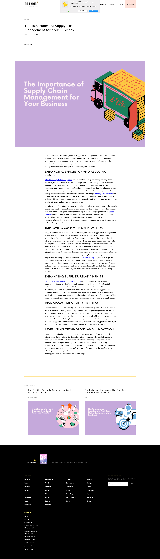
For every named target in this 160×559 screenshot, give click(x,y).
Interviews (27, 504)
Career (68, 501)
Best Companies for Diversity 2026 (31, 527)
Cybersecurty (49, 479)
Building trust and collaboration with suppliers (63, 281)
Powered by (65, 11)
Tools (26, 501)
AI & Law (48, 486)
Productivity (32, 397)
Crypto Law (90, 494)
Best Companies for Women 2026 (31, 532)
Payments (69, 486)
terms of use (28, 549)
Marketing (69, 494)
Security (89, 479)
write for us (28, 522)
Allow (93, 11)
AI (25, 494)
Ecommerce (70, 483)
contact (27, 519)
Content (69, 479)
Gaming (68, 490)
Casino (26, 490)
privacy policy (28, 546)
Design (89, 483)
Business (48, 501)
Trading (47, 483)
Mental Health (71, 497)
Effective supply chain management (58, 180)
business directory (30, 539)
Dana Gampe (28, 44)
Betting (47, 490)
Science (27, 486)
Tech (86, 397)
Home (89, 486)
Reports (48, 504)
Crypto (89, 501)
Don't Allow (83, 11)
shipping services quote (103, 194)
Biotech (47, 497)
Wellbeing (27, 497)
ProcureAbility (88, 258)
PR (46, 494)
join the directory (30, 543)
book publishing (29, 536)
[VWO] (69, 11)
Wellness (90, 497)
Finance (27, 479)
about (26, 516)
